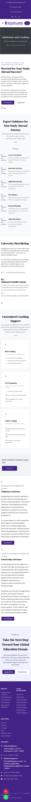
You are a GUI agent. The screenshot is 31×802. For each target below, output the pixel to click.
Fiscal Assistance (6, 697)
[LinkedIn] (19, 16)
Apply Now (21, 102)
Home (7, 45)
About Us (4, 723)
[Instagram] (15, 16)
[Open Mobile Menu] (2, 23)
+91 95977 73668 (16, 7)
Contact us (22, 672)
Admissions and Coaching (5, 693)
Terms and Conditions (16, 797)
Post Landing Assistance (5, 706)
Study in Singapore (22, 713)
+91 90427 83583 (16, 12)
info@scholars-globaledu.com (16, 2)
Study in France (21, 710)
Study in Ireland (21, 705)
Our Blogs (4, 728)
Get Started (8, 102)
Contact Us (9, 468)
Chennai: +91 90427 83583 (12, 772)
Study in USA (20, 697)
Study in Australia (22, 707)
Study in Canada (21, 700)
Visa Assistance (6, 700)
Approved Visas (6, 736)
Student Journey (6, 733)
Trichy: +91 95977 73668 (11, 755)
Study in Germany (22, 702)
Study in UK (20, 694)
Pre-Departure (5, 702)
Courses (3, 725)
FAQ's (2, 731)
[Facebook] (12, 16)
